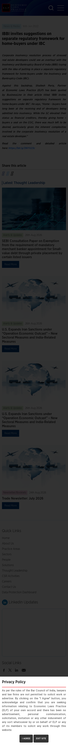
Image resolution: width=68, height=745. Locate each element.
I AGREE (26, 738)
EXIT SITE (41, 738)
